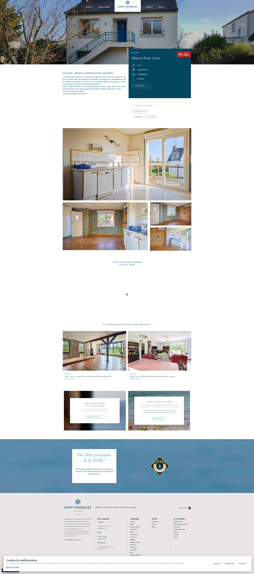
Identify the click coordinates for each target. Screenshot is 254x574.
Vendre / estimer (103, 7)
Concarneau (134, 534)
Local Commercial (179, 529)
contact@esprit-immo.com (72, 540)
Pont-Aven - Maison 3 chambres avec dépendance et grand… (155, 376)
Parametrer (229, 563)
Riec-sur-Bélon (134, 527)
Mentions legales (12, 567)
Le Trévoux (133, 537)
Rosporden (133, 550)
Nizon (132, 532)
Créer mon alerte (93, 417)
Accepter (242, 563)
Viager (176, 537)
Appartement (178, 521)
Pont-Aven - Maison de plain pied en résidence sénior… (88, 376)
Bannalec (133, 545)
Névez (132, 524)
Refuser (216, 563)
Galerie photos (140, 111)
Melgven (132, 539)
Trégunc (132, 521)
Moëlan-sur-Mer (135, 542)
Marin (153, 527)
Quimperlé (133, 547)
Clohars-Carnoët (135, 555)
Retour (151, 117)
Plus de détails (139, 86)
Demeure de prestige (180, 524)
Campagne (155, 521)
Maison (176, 532)
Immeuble (177, 527)
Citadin (154, 524)
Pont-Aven (133, 529)
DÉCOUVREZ (158, 418)
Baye (131, 552)
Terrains (176, 534)
